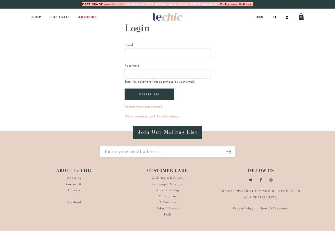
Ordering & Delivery (167, 178)
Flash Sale (60, 17)
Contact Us (74, 184)
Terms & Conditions (274, 208)
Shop (36, 17)
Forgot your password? (144, 106)
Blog (74, 196)
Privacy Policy (243, 208)
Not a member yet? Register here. (152, 116)
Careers (74, 190)
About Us (74, 178)
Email (129, 44)
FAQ (167, 214)
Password (132, 65)
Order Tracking (167, 190)
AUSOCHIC (87, 17)
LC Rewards (167, 202)
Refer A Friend (167, 208)
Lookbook (74, 202)
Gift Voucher (167, 196)
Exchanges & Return (167, 184)
